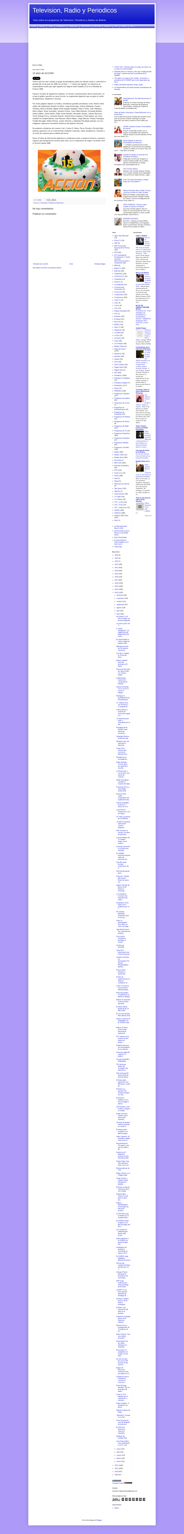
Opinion (117, 359)
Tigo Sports (118, 488)
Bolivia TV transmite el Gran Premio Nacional (123, 1001)
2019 (117, 574)
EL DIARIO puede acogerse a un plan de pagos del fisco (123, 1223)
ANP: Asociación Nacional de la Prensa (121, 247)
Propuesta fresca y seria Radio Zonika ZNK (122, 789)
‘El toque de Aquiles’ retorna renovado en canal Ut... (123, 1124)
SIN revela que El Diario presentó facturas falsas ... (123, 1075)
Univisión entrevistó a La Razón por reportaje (123, 848)
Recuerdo (117, 460)
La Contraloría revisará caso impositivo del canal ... (121, 897)
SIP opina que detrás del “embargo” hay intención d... (122, 1067)
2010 (117, 1471)
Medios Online (119, 346)
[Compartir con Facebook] (53, 200)
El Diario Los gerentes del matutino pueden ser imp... (122, 1092)
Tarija (116, 481)
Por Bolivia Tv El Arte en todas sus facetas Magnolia (123, 618)
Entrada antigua (99, 264)
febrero (119, 1458)
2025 (117, 555)
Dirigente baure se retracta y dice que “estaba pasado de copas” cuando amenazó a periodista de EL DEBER (132, 73)
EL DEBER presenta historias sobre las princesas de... (123, 856)
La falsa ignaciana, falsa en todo (120, 527)
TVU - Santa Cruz (120, 507)
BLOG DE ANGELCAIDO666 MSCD (142, 307)
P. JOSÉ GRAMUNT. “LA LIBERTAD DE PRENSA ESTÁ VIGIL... (122, 632)
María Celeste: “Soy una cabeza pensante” (123, 1336)
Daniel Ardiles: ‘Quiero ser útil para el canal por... (122, 1197)
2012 (117, 1465)
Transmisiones (119, 494)
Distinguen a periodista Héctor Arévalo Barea (123, 698)
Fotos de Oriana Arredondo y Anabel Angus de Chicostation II (135, 180)
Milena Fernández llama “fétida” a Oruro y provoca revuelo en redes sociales (137, 191)
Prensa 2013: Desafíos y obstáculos (121, 972)
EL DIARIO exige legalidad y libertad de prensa (123, 1258)
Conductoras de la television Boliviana (143, 348)
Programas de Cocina (121, 403)
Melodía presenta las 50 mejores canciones (122, 648)
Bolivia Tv (107, 26)
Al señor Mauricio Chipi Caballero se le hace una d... (121, 542)
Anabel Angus (141, 328)
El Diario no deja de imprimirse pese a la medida (123, 1189)
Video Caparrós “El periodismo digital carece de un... (123, 1138)
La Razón (117, 338)
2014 (117, 589)
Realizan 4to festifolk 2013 (121, 1437)
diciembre (120, 595)
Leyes (116, 341)
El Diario (117, 319)
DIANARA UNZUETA (130, 219)
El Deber (117, 316)
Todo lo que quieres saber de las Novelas (143, 499)
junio (118, 614)
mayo (119, 1449)
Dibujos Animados (120, 311)
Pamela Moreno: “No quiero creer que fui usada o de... (122, 1146)
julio (118, 611)
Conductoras (73, 26)
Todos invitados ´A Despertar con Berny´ (122, 1405)
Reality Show (118, 457)
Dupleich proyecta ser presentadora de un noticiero (123, 1047)
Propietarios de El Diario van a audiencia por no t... (122, 905)
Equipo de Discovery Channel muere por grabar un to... (123, 1370)
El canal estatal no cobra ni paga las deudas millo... (123, 641)
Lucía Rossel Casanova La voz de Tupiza (123, 811)
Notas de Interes (120, 349)
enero (119, 1461)
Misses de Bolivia (142, 273)
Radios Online (119, 455)
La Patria (117, 333)
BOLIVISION (85, 26)
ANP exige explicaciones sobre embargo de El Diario (122, 1283)
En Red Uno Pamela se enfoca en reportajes (120, 1430)
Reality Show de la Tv (143, 462)
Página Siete (118, 370)
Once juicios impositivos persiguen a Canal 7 (121, 939)
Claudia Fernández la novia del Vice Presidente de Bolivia (135, 155)
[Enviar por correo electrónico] (47, 200)
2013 (117, 592)
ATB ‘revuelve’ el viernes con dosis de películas (123, 832)
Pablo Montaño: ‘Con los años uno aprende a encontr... (122, 765)
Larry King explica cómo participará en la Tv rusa (122, 1443)
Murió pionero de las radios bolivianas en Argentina (122, 1344)
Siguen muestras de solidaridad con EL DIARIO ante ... (123, 1021)
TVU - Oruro (118, 505)
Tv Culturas (118, 499)
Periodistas (118, 385)
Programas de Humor (121, 421)
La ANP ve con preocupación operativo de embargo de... (121, 1292)
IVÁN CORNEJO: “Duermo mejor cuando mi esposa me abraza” (135, 205)
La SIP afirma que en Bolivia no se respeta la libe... (122, 1215)
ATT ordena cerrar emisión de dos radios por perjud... (122, 1039)
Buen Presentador (120, 537)
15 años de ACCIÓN (120, 946)
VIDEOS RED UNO (121, 515)
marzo (119, 1455)
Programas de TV (120, 431)
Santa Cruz (118, 473)
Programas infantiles (121, 443)
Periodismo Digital (120, 383)
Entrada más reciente (40, 264)
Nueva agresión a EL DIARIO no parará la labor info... (122, 1241)
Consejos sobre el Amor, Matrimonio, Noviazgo (143, 391)
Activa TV (117, 240)
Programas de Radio (121, 426)
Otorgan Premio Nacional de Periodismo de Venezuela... (122, 1275)
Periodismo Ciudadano (122, 378)
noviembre (120, 598)
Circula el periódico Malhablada (122, 1060)
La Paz (116, 335)
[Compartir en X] (51, 200)
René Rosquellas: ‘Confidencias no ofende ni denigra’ (123, 994)
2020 (117, 571)
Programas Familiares (122, 438)
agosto (119, 608)
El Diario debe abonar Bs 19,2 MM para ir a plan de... (123, 1083)
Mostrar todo (148, 515)
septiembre (121, 604)
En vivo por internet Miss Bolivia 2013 (123, 1014)
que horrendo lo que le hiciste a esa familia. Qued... (122, 533)
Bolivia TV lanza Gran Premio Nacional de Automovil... (121, 1030)
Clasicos (117, 282)
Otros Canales (119, 364)
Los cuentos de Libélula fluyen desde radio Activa (122, 1232)
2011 (116, 1468)
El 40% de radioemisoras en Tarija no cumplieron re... (123, 980)
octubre (119, 601)
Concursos (118, 292)
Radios (116, 452)
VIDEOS (117, 513)
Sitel (115, 478)
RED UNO (97, 26)
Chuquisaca (118, 279)
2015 (117, 586)
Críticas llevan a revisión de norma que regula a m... (123, 712)
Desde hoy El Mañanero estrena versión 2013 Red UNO (122, 1155)
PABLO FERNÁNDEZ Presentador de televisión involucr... (122, 1206)
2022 (117, 564)
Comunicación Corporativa (119, 288)
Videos (116, 1508)
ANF (115, 243)
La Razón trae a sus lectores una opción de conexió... (122, 774)
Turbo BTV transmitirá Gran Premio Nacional (122, 952)
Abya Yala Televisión (121, 236)
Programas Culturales (121, 394)
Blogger (99, 1520)
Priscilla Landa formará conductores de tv (122, 865)
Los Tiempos (118, 343)
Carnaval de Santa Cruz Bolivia (142, 451)
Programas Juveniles (121, 447)
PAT (116, 26)
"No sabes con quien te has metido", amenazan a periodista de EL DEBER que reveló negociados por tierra (132, 80)
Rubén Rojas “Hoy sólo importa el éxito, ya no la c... (123, 1163)
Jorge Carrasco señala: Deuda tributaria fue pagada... (122, 1181)
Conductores (60, 26)
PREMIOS (118, 391)
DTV (115, 314)
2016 (117, 583)
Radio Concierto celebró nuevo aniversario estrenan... (122, 1116)
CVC (116, 308)
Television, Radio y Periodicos (75, 10)
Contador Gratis (117, 1483)
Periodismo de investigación (121, 758)
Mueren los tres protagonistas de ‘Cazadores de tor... (122, 1328)
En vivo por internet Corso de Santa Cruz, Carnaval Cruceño (143, 456)
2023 (117, 561)
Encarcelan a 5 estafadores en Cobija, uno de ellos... (122, 1353)
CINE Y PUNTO (141, 236)
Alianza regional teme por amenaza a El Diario (121, 663)
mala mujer (118, 547)
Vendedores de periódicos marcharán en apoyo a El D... (122, 1250)
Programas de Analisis (122, 398)
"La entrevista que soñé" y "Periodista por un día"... (123, 721)
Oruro (116, 362)
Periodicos (44, 203)
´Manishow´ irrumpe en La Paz (123, 1416)
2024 (117, 558)
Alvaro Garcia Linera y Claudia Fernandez (142, 427)
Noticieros (117, 354)
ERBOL (117, 324)
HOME (33, 26)
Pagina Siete (118, 367)
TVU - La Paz (119, 502)
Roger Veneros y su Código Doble (123, 1174)
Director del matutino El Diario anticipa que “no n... (123, 1266)
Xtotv (116, 520)
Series (50, 26)
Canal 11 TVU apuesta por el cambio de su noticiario (122, 1397)
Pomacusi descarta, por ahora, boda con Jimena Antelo (123, 672)
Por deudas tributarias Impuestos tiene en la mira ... (122, 914)
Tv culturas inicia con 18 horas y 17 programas (122, 704)
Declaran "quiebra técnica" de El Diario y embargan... (122, 1301)
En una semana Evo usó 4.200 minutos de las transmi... (122, 1362)
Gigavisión (118, 330)
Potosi (116, 388)
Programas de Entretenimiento (119, 408)
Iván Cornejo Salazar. (130, 169)
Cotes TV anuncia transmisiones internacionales (122, 988)
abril (118, 1452)
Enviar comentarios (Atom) (52, 268)
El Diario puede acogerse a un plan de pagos (122, 1131)
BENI (116, 265)
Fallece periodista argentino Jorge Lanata (128, 85)
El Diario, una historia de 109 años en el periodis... (122, 1310)
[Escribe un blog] (49, 200)
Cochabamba (119, 284)
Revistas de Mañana (121, 465)
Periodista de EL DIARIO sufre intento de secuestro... (122, 730)
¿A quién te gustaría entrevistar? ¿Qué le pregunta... (123, 824)
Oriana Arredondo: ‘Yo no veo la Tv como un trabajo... (122, 689)
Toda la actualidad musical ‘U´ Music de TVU (122, 804)
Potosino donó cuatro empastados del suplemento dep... (123, 797)
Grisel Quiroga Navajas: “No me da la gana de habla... (123, 1388)
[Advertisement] (92, 46)
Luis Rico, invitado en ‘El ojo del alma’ (122, 655)
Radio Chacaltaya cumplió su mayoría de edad (123, 782)
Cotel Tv (117, 300)
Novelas (42, 26)
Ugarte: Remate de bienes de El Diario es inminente (122, 888)
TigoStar (117, 491)
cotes (116, 303)
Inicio (71, 264)
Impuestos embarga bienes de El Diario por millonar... (123, 1319)
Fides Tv (117, 327)
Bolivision (117, 271)
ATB (131, 26)
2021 (117, 567)
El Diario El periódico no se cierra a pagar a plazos (122, 1101)
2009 (117, 1475)
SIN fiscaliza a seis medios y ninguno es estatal (123, 1108)
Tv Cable (117, 497)
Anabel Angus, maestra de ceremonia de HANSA (121, 681)
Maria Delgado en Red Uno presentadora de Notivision (132, 141)
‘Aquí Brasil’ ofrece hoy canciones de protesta (123, 931)
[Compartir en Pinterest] (55, 200)
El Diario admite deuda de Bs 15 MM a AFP (122, 1008)
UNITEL (123, 26)
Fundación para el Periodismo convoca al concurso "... (122, 1379)
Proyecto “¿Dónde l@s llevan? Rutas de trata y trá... (122, 879)
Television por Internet (121, 484)
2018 (117, 577)
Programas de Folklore (122, 417)
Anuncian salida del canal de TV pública (123, 1054)
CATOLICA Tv (119, 276)
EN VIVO (117, 322)
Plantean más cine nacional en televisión (122, 743)
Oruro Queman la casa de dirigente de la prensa (123, 1422)
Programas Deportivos (56, 203)
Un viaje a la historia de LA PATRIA (123, 818)
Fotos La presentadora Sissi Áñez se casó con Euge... (123, 923)
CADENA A (118, 274)
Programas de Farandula (119, 413)
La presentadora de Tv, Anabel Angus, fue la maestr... (123, 840)
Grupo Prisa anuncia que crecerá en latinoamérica (121, 751)
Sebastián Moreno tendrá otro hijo (122, 737)
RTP (115, 470)
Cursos (116, 305)
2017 (117, 580)
